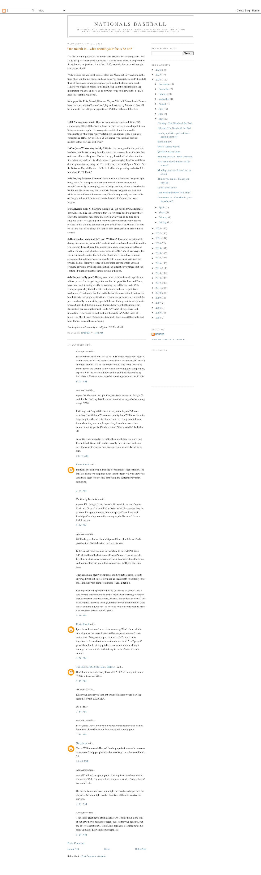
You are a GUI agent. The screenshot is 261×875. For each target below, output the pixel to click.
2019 (158, 248)
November (164, 89)
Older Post (140, 849)
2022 (158, 233)
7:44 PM (81, 711)
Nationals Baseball (130, 24)
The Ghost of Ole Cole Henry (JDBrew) (96, 666)
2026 (158, 69)
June (161, 113)
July (161, 108)
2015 (158, 268)
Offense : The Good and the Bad (174, 128)
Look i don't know (167, 187)
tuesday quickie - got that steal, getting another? (174, 134)
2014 (158, 273)
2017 (158, 258)
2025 (158, 74)
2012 (158, 283)
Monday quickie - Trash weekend (175, 156)
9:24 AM (81, 834)
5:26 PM (81, 658)
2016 (158, 263)
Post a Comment (75, 843)
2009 (158, 297)
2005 (158, 312)
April (162, 207)
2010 (158, 292)
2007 (158, 302)
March (162, 212)
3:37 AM (81, 804)
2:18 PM (81, 490)
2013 (158, 278)
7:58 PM (81, 734)
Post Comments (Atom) (93, 856)
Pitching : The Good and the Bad (175, 123)
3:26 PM (81, 525)
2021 (158, 238)
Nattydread (82, 743)
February (163, 217)
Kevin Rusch (82, 464)
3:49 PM (81, 615)
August (163, 103)
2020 (158, 243)
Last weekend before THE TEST (174, 192)
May (161, 118)
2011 (158, 288)
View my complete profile (168, 340)
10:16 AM (82, 456)
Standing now (165, 141)
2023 (158, 228)
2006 (158, 307)
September (164, 99)
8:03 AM (81, 381)
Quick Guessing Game (169, 151)
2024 (158, 79)
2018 (158, 253)
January (163, 222)
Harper (160, 334)
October (163, 94)
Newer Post (73, 849)
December (164, 84)
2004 (158, 317)
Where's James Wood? (169, 146)
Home (107, 849)
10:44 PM (82, 761)
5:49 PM (81, 681)
